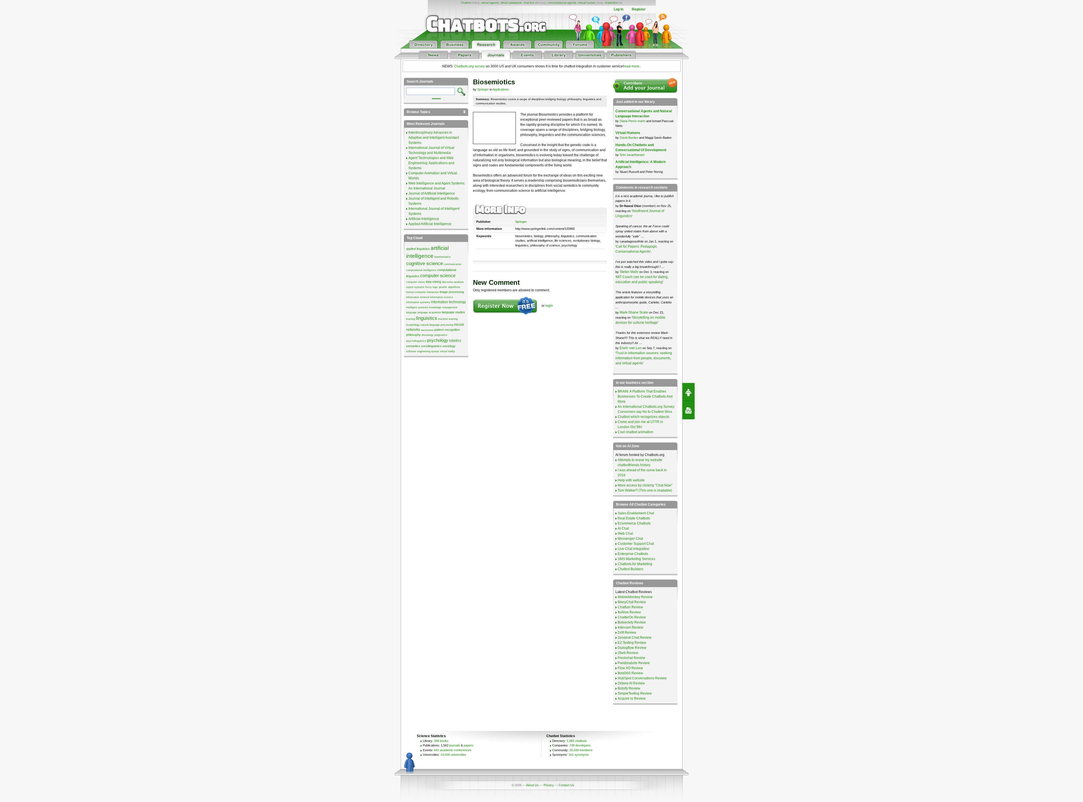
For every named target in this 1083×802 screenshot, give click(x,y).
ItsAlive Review (629, 612)
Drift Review (627, 632)
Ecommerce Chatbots (634, 523)
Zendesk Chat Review (634, 638)
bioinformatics (442, 256)
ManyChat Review (632, 602)
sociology (449, 346)
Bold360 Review (630, 673)
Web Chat (625, 534)
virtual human (586, 2)
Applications (500, 89)
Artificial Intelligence (423, 219)
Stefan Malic (629, 272)
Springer (483, 89)
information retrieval (417, 297)
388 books (441, 740)
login (549, 306)
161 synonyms (579, 754)
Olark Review (628, 653)
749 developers (580, 745)
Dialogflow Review (632, 648)
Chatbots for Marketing (635, 564)
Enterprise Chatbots (633, 554)
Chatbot (466, 2)
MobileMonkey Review (635, 597)
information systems (418, 302)
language (411, 312)
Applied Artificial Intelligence (430, 224)
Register (639, 9)
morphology (413, 324)
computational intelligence (421, 270)
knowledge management (443, 307)
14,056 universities (453, 754)
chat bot (528, 2)
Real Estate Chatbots (634, 518)
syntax (435, 351)
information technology (448, 302)
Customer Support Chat (636, 544)
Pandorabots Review (634, 663)
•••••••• (436, 98)
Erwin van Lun (631, 348)
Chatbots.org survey (469, 66)
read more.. (632, 66)
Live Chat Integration (634, 549)
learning (410, 319)
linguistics (426, 318)
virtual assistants (511, 2)
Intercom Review (630, 627)
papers (468, 745)
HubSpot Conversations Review (642, 678)
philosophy (413, 334)
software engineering (418, 351)
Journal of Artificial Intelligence (431, 193)
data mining (433, 281)
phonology (427, 335)
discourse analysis (453, 282)
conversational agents (561, 2)
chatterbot (611, 2)
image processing (452, 292)
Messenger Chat (630, 539)
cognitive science (424, 263)
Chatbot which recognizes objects (643, 417)
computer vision (415, 282)
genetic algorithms (449, 287)
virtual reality (447, 351)
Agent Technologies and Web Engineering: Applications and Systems (431, 163)
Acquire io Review (632, 698)
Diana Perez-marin (632, 121)
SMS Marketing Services (636, 559)
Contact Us (566, 785)
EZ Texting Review (632, 643)
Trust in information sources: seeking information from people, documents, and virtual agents (643, 358)
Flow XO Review (630, 668)
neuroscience (427, 330)
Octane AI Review (631, 683)
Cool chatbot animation (635, 432)
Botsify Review (629, 688)
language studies (453, 312)
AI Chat (623, 528)
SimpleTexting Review (635, 693)
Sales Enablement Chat (636, 513)
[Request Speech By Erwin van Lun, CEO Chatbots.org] (688, 392)
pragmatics (440, 335)
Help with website (631, 480)
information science (441, 297)
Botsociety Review (632, 622)
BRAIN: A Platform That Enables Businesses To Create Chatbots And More (645, 396)
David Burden (629, 137)
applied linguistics (418, 248)
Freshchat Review (631, 658)
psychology (437, 340)
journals (454, 745)
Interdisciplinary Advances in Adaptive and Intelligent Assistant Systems (433, 138)
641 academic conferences (452, 750)
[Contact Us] (688, 410)
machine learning (448, 319)
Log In (618, 9)
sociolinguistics (431, 346)
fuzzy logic (431, 287)
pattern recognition (447, 329)
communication (452, 264)
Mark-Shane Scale (634, 312)
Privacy (548, 785)
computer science (437, 275)
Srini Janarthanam (632, 155)
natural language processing (437, 324)
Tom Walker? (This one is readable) (645, 490)
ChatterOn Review (632, 617)
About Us (532, 785)
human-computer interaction (422, 292)
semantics (413, 346)
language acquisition (429, 312)
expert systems (415, 287)
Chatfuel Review (630, 607)
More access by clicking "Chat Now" (645, 485)
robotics (455, 341)
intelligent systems (417, 307)
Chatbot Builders (630, 569)
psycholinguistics (416, 341)
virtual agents (490, 2)
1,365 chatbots (577, 740)
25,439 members (581, 750)
